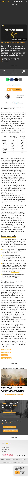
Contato (4, 451)
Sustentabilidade (18, 42)
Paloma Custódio (20, 97)
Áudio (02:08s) (16, 89)
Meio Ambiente (6, 42)
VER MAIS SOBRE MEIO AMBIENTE (14, 394)
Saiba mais (7, 411)
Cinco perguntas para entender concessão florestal (12, 282)
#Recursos (4, 355)
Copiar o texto (24, 72)
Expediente (23, 459)
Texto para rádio (14, 73)
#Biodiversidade (6, 349)
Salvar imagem (4, 73)
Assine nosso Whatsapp (10, 431)
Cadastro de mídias (9, 414)
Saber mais (23, 473)
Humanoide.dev (21, 462)
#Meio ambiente (6, 352)
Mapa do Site (5, 449)
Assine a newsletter (9, 427)
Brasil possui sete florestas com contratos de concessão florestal (12, 286)
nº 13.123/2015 (15, 271)
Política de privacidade (5, 459)
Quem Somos (5, 447)
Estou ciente (17, 473)
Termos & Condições (16, 459)
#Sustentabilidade (6, 358)
